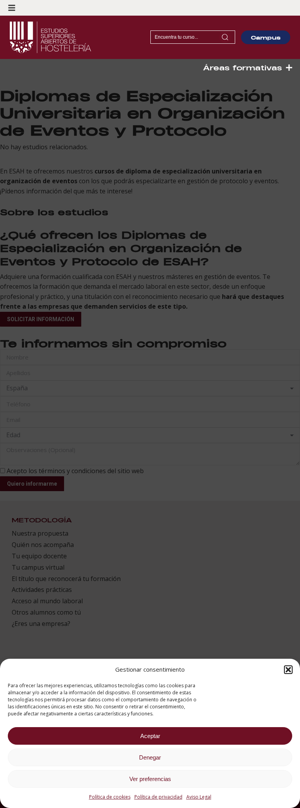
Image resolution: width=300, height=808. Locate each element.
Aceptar (150, 736)
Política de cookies (109, 797)
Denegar (150, 757)
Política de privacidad (158, 797)
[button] (288, 670)
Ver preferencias (150, 779)
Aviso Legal (198, 797)
